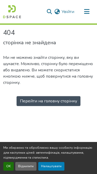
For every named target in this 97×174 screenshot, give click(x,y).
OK (8, 166)
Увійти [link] (68, 12)
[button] (12, 11)
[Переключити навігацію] (86, 12)
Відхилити (26, 166)
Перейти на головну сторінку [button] (48, 101)
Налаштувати (51, 166)
